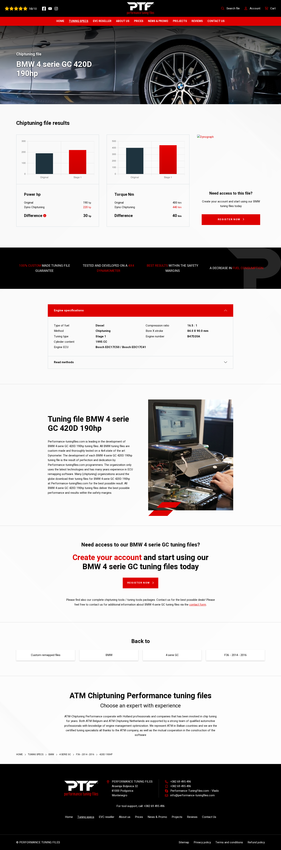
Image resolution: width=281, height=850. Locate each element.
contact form (197, 604)
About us (122, 21)
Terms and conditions (229, 842)
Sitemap (184, 842)
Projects (180, 21)
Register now (229, 219)
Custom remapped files (45, 655)
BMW (109, 655)
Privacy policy (202, 842)
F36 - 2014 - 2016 (235, 655)
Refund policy (256, 842)
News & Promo (158, 21)
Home (60, 21)
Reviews (197, 21)
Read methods (64, 362)
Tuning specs (78, 21)
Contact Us (216, 21)
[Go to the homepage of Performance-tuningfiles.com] (140, 8)
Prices (138, 21)
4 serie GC (172, 655)
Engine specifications (69, 310)
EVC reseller (102, 21)
